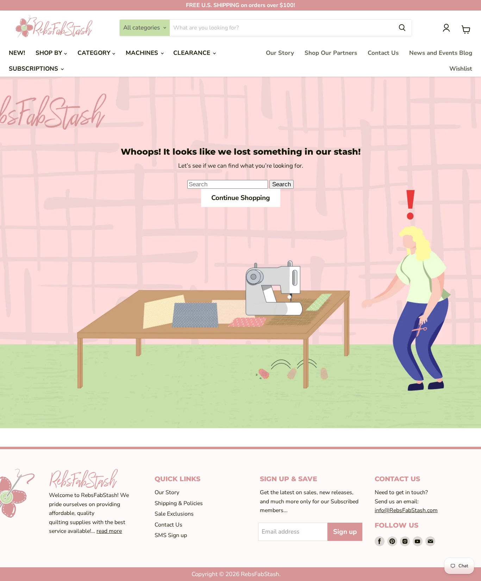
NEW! (17, 53)
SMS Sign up (171, 535)
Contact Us (383, 53)
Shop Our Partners (331, 53)
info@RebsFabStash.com (406, 510)
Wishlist (460, 69)
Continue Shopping (240, 197)
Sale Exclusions (174, 514)
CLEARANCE (192, 53)
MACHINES (143, 53)
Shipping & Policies (179, 503)
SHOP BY (50, 53)
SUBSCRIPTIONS (34, 69)
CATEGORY (94, 53)
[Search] (402, 28)
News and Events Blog (440, 53)
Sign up (345, 531)
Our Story (280, 53)
